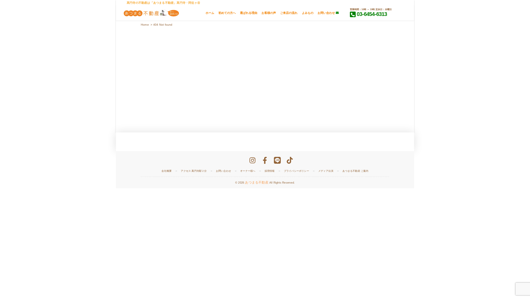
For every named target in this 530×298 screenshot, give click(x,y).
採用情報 (270, 170)
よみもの (307, 12)
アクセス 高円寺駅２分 (194, 170)
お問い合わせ (327, 12)
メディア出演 (325, 170)
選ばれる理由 (248, 12)
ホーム (210, 12)
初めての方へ (227, 12)
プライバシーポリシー (296, 170)
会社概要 (166, 170)
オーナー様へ (247, 170)
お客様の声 (268, 12)
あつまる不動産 (256, 182)
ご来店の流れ (289, 12)
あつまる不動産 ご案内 (355, 170)
